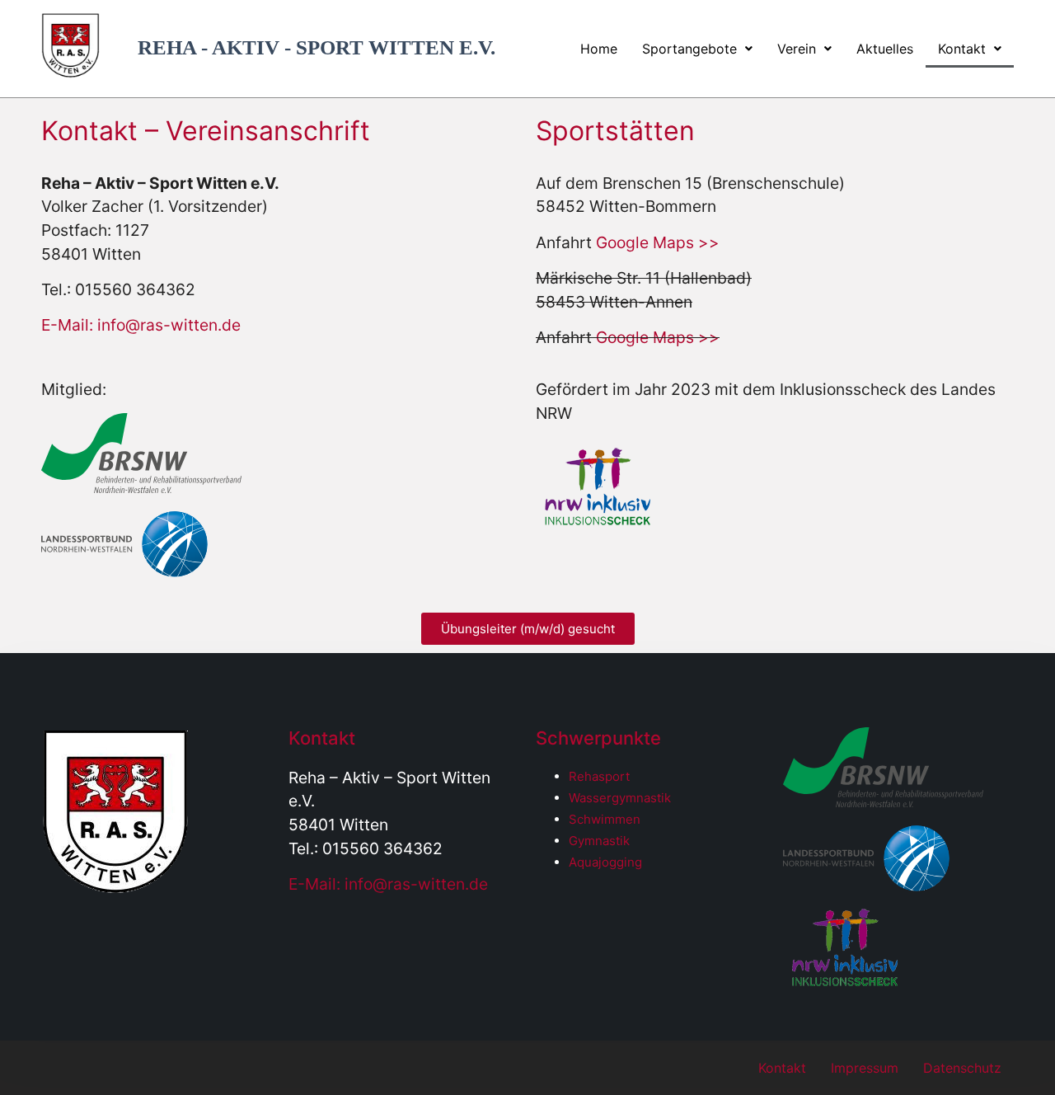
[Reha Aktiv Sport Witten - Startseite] (70, 72)
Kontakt (962, 48)
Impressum (864, 1068)
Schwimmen (604, 819)
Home (598, 48)
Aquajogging (605, 862)
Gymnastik (599, 840)
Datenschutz (962, 1068)
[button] (697, 49)
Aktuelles (884, 48)
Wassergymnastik (620, 798)
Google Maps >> (658, 242)
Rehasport (599, 776)
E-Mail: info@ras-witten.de (141, 325)
